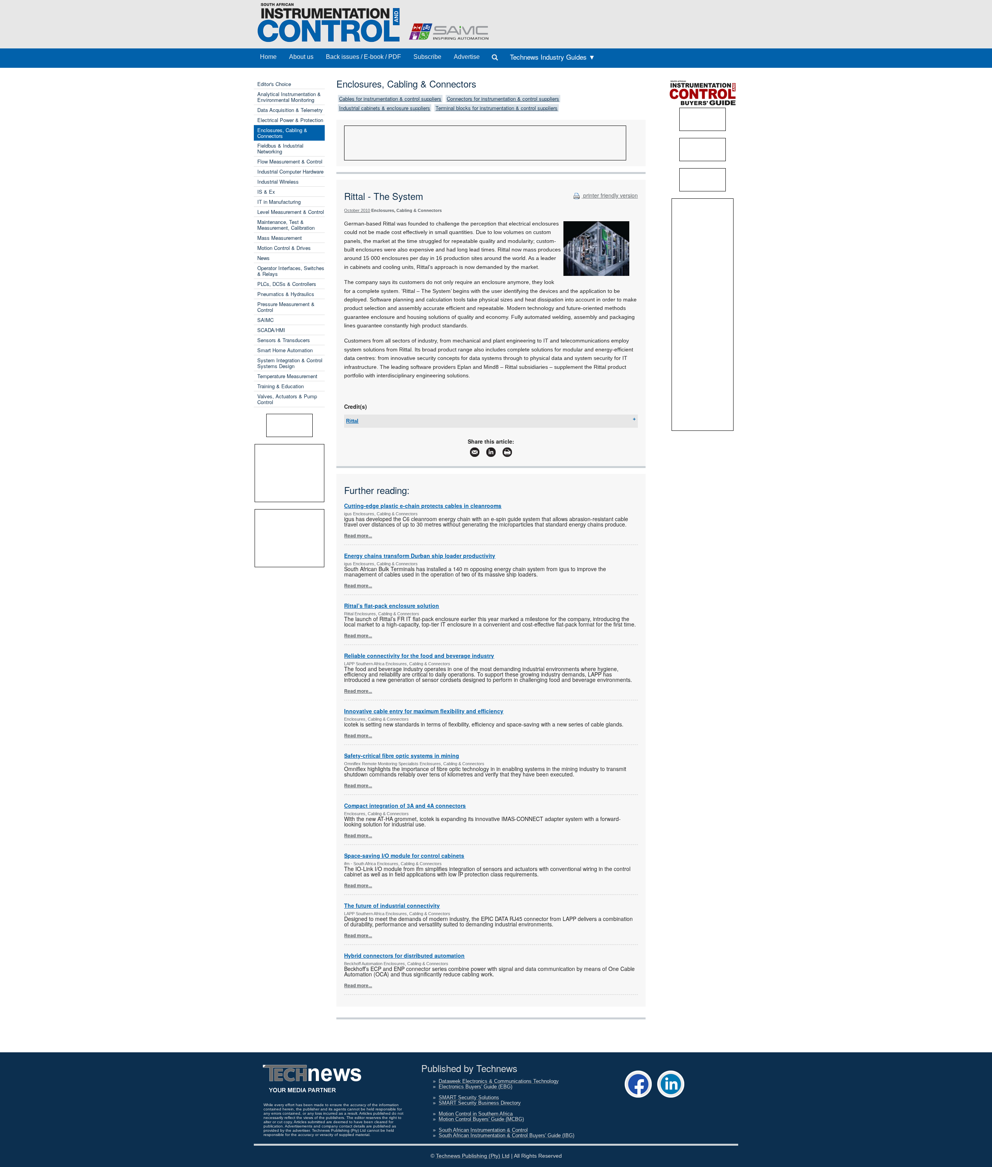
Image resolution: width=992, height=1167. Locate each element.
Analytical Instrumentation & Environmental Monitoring (289, 96)
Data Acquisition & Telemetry (290, 110)
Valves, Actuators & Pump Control (287, 399)
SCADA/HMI (271, 330)
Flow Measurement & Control (289, 161)
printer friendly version (610, 195)
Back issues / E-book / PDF (363, 56)
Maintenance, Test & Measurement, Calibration (286, 224)
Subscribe (427, 56)
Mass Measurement (279, 237)
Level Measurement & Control (290, 211)
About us (301, 56)
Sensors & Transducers (283, 340)
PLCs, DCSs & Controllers (286, 283)
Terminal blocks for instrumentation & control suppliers (497, 108)
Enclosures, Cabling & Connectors (282, 132)
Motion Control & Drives (284, 247)
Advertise (467, 56)
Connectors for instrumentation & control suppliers (503, 98)
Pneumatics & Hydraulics (285, 294)
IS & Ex (266, 191)
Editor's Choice (274, 84)
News (263, 258)
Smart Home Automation (285, 350)
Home (268, 56)
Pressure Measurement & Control (286, 306)
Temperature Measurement (287, 376)
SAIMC (265, 320)
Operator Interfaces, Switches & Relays (290, 270)
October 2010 (357, 210)
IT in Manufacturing (279, 201)
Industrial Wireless (278, 181)
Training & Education (280, 386)
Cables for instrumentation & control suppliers (390, 98)
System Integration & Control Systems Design (289, 363)
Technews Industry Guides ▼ (552, 57)
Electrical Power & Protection (290, 120)
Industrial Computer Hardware (290, 171)
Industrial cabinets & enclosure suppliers (384, 108)
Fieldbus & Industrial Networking (280, 148)
